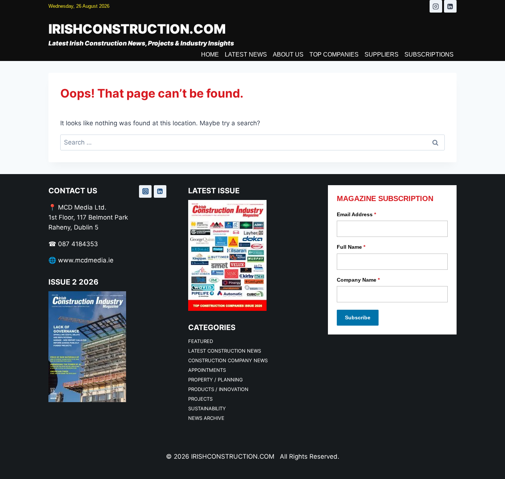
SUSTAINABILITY (207, 408)
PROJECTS (200, 399)
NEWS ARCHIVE (206, 418)
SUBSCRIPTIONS (429, 54)
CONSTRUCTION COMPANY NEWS (228, 360)
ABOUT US (288, 54)
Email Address (356, 214)
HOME (210, 54)
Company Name (358, 280)
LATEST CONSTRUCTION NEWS (224, 351)
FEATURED (200, 341)
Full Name (351, 247)
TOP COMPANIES (334, 54)
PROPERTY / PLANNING (215, 380)
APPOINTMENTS (207, 370)
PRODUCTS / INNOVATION (218, 389)
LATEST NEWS (246, 54)
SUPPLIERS (382, 54)
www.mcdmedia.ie (85, 260)
